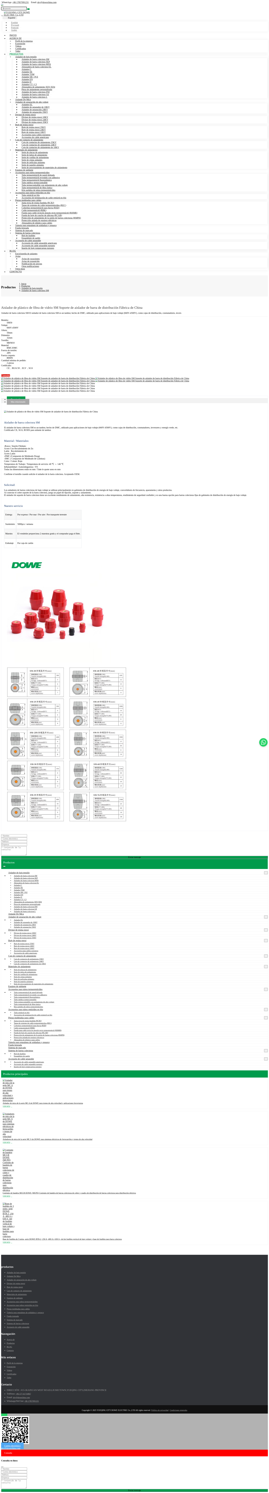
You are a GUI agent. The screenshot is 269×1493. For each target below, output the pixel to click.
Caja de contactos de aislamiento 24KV (39, 145)
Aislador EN (27, 79)
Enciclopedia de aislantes (26, 253)
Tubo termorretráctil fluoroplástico (37, 180)
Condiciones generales (178, 1410)
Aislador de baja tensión (26, 57)
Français (14, 27)
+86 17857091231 (20, 2)
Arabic (14, 30)
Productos (16, 54)
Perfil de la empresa (24, 41)
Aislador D (26, 82)
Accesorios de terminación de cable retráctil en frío (44, 198)
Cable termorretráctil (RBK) (34, 210)
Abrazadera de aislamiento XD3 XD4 (38, 87)
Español (11, 18)
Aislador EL (27, 104)
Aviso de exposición (31, 261)
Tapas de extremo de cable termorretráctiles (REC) (44, 205)
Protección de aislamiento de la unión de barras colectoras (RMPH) (51, 218)
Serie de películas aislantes (33, 162)
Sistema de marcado (24, 230)
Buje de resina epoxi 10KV (34, 132)
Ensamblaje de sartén (31, 238)
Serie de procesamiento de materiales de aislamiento (44, 167)
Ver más (6, 1106)
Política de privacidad (160, 1410)
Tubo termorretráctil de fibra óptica (37, 187)
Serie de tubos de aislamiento (34, 155)
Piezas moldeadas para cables (28, 200)
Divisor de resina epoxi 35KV (35, 122)
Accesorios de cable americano (35, 137)
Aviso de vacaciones (31, 259)
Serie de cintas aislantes (32, 160)
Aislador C (26, 69)
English (14, 22)
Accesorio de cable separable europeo (38, 245)
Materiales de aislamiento (26, 150)
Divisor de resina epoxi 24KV (35, 119)
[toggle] (2, 15)
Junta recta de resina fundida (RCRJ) (38, 203)
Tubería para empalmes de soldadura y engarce (36, 225)
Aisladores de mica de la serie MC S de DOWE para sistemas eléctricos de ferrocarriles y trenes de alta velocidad (47, 1139)
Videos (18, 46)
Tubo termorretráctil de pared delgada (38, 175)
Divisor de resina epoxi (25, 114)
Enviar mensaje (134, 857)
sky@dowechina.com (46, 2)
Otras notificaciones (30, 266)
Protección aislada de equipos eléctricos (39, 220)
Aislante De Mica (23, 99)
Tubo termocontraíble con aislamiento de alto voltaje (45, 185)
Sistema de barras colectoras (27, 233)
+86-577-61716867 (23, 1394)
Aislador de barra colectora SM (35, 59)
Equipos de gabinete (24, 170)
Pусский (15, 25)
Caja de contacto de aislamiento (29, 140)
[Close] (2, 1466)
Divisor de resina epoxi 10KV (35, 117)
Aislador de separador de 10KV (36, 107)
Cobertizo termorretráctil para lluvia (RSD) (40, 208)
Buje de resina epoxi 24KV (34, 130)
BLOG (13, 250)
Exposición (20, 43)
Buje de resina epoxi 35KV (34, 127)
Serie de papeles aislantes (33, 165)
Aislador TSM (28, 74)
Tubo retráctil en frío (31, 195)
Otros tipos (20, 269)
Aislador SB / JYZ (30, 77)
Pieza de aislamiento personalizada (37, 89)
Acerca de (16, 38)
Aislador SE (27, 72)
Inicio (13, 35)
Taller (17, 51)
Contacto (16, 271)
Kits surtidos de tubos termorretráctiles (38, 190)
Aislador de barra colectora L (34, 97)
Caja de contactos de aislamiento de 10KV (40, 147)
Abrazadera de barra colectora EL (36, 67)
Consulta (5, 375)
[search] (28, 9)
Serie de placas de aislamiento (35, 152)
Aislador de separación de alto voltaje (31, 102)
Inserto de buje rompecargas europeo (38, 248)
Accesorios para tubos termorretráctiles (32, 172)
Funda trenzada (22, 228)
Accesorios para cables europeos (36, 135)
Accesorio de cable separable (28, 240)
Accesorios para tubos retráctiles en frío (32, 193)
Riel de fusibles (28, 235)
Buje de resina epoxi (24, 125)
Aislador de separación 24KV (35, 109)
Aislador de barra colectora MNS (36, 64)
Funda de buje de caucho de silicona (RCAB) (42, 215)
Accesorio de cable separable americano (39, 243)
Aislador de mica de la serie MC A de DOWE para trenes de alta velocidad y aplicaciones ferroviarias (43, 1103)
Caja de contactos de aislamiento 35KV (39, 142)
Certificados (20, 48)
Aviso (17, 256)
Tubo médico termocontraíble (34, 182)
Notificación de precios (32, 264)
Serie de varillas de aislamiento (35, 157)
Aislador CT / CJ (29, 84)
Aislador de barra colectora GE (35, 94)
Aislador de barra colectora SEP (36, 62)
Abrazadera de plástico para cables (37, 223)
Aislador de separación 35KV (35, 112)
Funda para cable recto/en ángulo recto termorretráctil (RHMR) (49, 213)
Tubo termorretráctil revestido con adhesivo (41, 177)
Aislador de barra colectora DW (36, 92)
